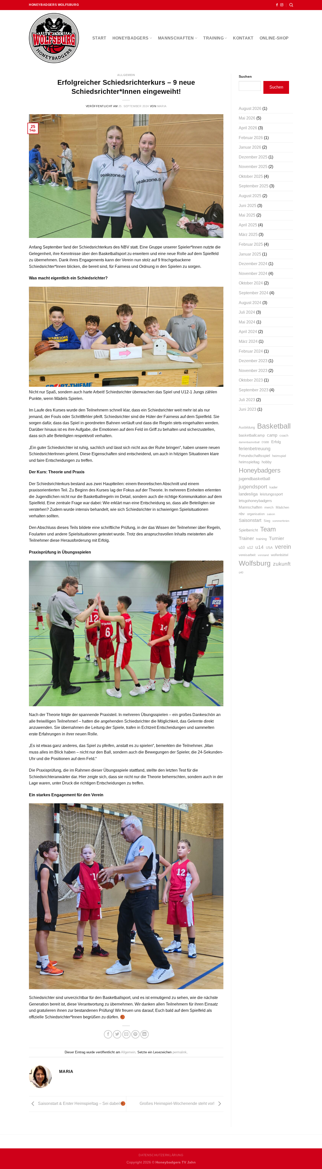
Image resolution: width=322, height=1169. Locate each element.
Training (213, 38)
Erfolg (276, 442)
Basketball (274, 426)
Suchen (245, 76)
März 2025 (248, 234)
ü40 (241, 572)
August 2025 (250, 196)
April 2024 (248, 331)
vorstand (263, 555)
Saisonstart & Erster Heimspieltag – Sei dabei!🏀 (81, 1104)
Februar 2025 (251, 244)
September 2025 (253, 186)
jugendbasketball (254, 478)
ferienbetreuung (254, 448)
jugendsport (253, 487)
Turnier (276, 538)
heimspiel (279, 456)
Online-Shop (274, 38)
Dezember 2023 (253, 361)
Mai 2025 (247, 215)
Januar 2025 (250, 254)
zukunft (282, 564)
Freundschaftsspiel (254, 455)
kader (273, 487)
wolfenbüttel (279, 555)
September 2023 (253, 390)
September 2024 (253, 293)
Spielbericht (248, 530)
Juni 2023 (247, 409)
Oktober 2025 (251, 176)
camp (272, 435)
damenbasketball (249, 442)
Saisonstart (250, 520)
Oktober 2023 (251, 380)
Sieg (267, 521)
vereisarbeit (247, 555)
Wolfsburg (255, 563)
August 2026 (250, 108)
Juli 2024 (247, 312)
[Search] (291, 5)
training (261, 539)
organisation (256, 514)
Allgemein (126, 74)
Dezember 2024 (253, 264)
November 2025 (253, 166)
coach (283, 435)
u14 (259, 547)
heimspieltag (249, 462)
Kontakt (243, 38)
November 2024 (253, 273)
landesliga (248, 494)
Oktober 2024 (251, 283)
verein (283, 547)
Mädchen (282, 507)
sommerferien (280, 520)
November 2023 (253, 370)
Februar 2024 (251, 351)
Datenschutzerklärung (161, 1155)
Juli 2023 (247, 400)
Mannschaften (176, 38)
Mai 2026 (247, 118)
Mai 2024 (247, 322)
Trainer (246, 538)
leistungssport (271, 494)
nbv (242, 514)
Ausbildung (247, 427)
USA (269, 548)
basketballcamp (252, 435)
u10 (242, 547)
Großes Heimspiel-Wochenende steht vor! (177, 1104)
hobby (267, 462)
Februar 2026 (251, 138)
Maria (162, 106)
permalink (180, 1052)
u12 (250, 547)
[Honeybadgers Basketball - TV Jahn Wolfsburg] (55, 38)
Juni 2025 (247, 205)
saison (271, 514)
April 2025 (248, 225)
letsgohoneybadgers (255, 500)
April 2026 (248, 128)
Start (99, 38)
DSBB (265, 442)
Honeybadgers (130, 38)
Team (268, 529)
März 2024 (248, 341)
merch (268, 507)
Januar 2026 (250, 147)
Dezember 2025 (253, 157)
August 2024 (250, 303)
